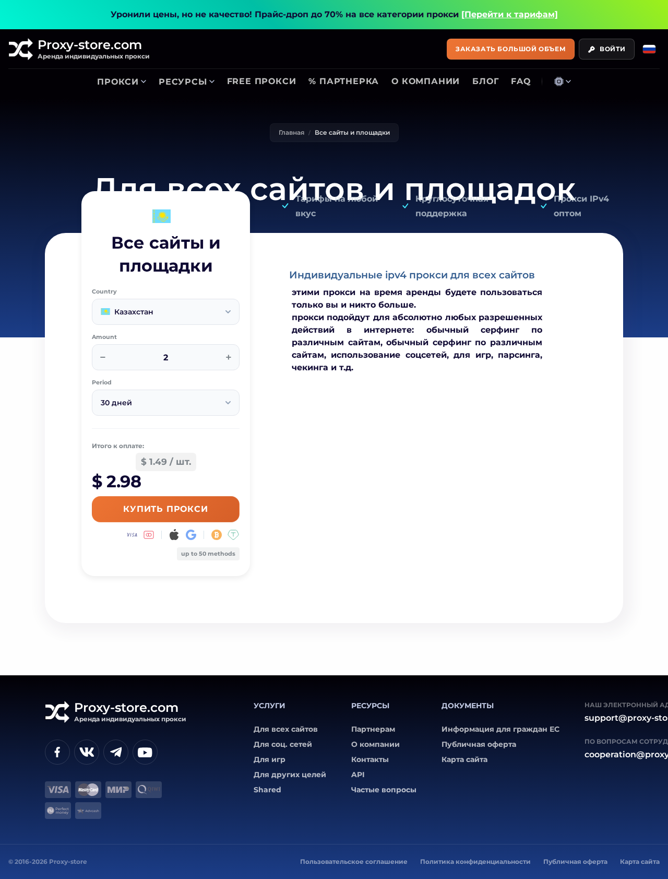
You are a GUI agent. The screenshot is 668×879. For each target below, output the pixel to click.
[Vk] (86, 752)
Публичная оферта (479, 744)
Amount (104, 337)
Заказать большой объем (511, 49)
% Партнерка (343, 81)
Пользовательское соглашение (354, 861)
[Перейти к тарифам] (509, 14)
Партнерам (373, 729)
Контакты (370, 759)
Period (102, 382)
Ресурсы (183, 82)
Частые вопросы (383, 789)
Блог (485, 81)
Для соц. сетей (283, 744)
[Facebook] (57, 752)
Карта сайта (464, 759)
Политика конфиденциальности (475, 861)
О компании (425, 81)
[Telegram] (115, 752)
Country (104, 292)
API (358, 774)
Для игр (269, 759)
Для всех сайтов (286, 729)
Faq (521, 81)
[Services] (562, 81)
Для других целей (290, 774)
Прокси (118, 82)
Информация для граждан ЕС (500, 729)
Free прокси (261, 81)
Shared (267, 789)
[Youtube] (145, 752)
